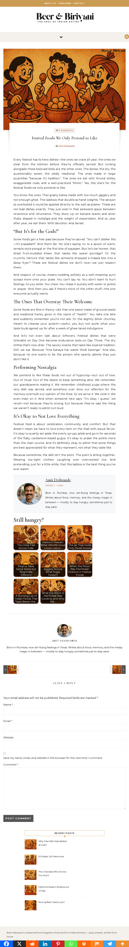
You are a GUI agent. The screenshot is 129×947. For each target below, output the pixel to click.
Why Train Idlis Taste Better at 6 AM (52, 843)
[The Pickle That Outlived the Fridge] (10, 669)
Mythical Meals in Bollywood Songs (53, 889)
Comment (10, 764)
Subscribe (64, 3)
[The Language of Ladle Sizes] (118, 669)
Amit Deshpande (67, 146)
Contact (79, 3)
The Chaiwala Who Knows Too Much (52, 873)
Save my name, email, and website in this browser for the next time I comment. (53, 757)
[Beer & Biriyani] (64, 18)
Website (8, 737)
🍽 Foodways (64, 130)
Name (8, 704)
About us (50, 3)
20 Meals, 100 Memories (51, 856)
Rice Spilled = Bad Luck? (51, 902)
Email (7, 721)
